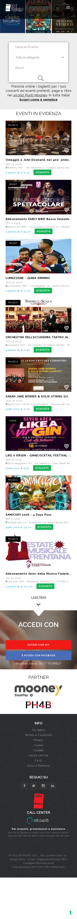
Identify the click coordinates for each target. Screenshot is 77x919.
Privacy (38, 740)
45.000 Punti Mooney (30, 95)
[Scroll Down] (38, 603)
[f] (24, 786)
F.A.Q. (38, 760)
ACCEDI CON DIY (39, 645)
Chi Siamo (38, 730)
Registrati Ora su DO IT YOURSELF (38, 663)
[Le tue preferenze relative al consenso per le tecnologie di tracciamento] (70, 912)
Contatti (38, 750)
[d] (43, 786)
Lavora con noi (38, 755)
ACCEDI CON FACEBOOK (39, 655)
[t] (34, 786)
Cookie (38, 745)
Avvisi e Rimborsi (38, 765)
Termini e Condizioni (38, 735)
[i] (52, 786)
